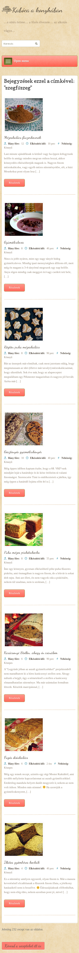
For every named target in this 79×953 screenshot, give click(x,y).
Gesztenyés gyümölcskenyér (23, 451)
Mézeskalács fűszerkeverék (22, 137)
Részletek (14, 182)
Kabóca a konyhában (37, 10)
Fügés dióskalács (16, 757)
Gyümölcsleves (14, 242)
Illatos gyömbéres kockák (22, 862)
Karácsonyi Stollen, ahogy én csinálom (31, 652)
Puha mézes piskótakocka (22, 552)
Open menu (21, 61)
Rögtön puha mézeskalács (22, 347)
